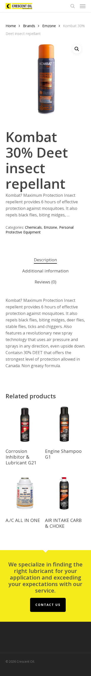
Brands (29, 25)
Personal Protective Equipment (40, 230)
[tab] (45, 260)
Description (45, 260)
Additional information (45, 271)
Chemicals (33, 227)
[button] (82, 6)
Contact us (47, 605)
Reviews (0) (45, 282)
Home (11, 25)
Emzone (49, 25)
